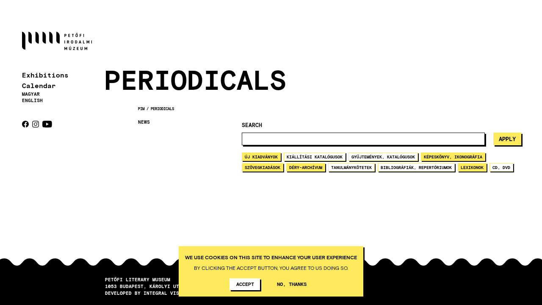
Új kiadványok (261, 156)
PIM (141, 108)
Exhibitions (45, 75)
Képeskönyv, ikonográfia (453, 156)
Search (252, 125)
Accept (245, 284)
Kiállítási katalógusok (315, 156)
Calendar (39, 85)
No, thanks (292, 284)
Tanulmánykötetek (351, 167)
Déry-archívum (305, 167)
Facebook (25, 124)
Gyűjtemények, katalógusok (383, 156)
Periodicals (162, 108)
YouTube (47, 124)
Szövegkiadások (262, 167)
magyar (31, 94)
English (32, 100)
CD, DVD (501, 167)
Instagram (35, 124)
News (144, 122)
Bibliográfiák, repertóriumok (416, 167)
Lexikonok (472, 167)
